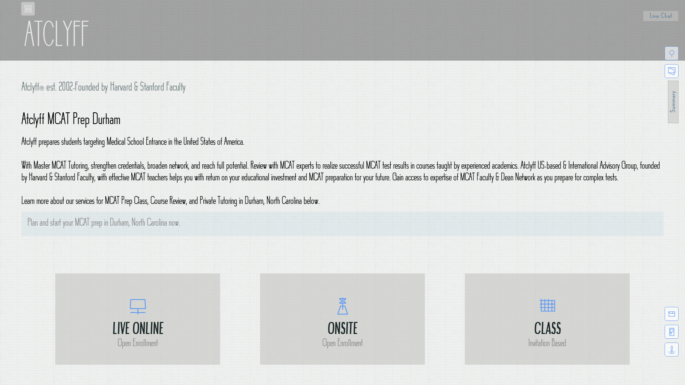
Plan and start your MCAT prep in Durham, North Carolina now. (103, 224)
